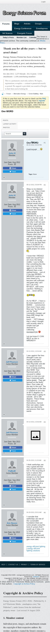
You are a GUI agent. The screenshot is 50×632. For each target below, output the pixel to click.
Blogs (16, 24)
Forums (6, 24)
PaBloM (12, 471)
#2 (45, 185)
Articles (27, 24)
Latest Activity (9, 124)
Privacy (24, 564)
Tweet (13, 171)
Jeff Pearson (12, 362)
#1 (45, 143)
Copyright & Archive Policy (24, 584)
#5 (45, 460)
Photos (6, 127)
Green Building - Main (36, 94)
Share (14, 168)
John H (12, 153)
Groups (38, 24)
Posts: (10, 164)
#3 (45, 351)
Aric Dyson (12, 523)
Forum (8, 94)
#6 (45, 513)
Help (3, 564)
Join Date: (8, 162)
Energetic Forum (24, 33)
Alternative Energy (19, 94)
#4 (45, 422)
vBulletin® (36, 576)
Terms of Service (37, 564)
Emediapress (42, 28)
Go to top (7, 571)
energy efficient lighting (36, 546)
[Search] (24, 133)
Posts (5, 120)
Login (43, 2)
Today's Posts (8, 37)
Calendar (33, 37)
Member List (22, 37)
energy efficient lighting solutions (33, 550)
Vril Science (7, 33)
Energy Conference (22, 28)
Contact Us (13, 564)
